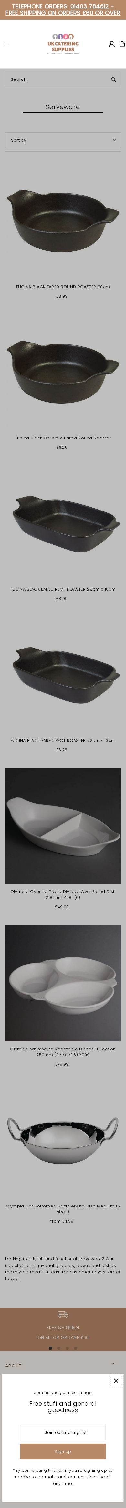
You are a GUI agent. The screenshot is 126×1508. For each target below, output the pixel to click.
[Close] (116, 1381)
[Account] (112, 44)
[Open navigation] (22, 43)
